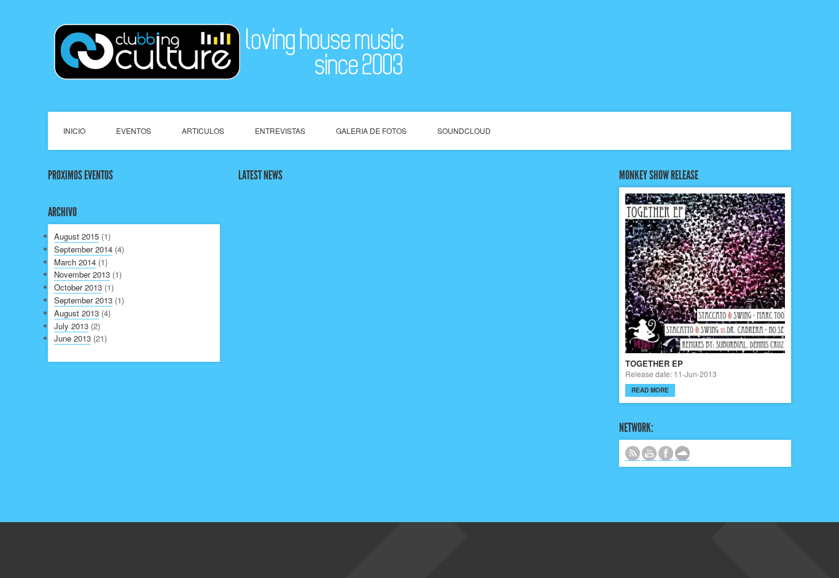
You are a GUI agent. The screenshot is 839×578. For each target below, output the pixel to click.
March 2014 (75, 262)
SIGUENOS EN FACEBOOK (665, 453)
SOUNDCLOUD (464, 130)
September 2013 (83, 300)
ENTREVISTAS (280, 130)
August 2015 (76, 236)
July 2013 (71, 326)
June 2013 (72, 338)
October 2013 (78, 287)
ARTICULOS (203, 130)
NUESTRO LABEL (682, 453)
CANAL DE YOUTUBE (649, 453)
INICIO (74, 130)
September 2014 (83, 249)
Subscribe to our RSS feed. (632, 453)
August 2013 (76, 313)
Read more (650, 390)
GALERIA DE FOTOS (371, 130)
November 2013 (82, 274)
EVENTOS (133, 130)
